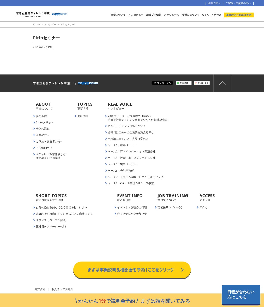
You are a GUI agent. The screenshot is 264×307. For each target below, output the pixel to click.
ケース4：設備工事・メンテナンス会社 (131, 158)
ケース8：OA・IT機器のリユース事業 (131, 183)
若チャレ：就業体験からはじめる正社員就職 (51, 156)
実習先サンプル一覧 (170, 207)
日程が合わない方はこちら (241, 294)
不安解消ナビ (44, 148)
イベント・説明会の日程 (132, 207)
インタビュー (136, 14)
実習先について (190, 14)
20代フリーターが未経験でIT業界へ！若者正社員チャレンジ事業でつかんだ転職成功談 (137, 117)
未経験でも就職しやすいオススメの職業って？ (64, 213)
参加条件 (41, 116)
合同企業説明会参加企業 (132, 213)
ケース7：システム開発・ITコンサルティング (136, 177)
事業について (118, 14)
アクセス (216, 14)
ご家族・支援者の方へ (238, 3)
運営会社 (39, 289)
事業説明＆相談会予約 (238, 15)
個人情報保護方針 (62, 289)
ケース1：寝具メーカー (122, 145)
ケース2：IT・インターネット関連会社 (131, 151)
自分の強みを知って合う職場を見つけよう (61, 207)
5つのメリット (45, 122)
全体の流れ (42, 128)
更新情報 (82, 116)
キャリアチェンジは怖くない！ (127, 126)
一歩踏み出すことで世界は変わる (128, 138)
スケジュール (171, 14)
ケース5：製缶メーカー (122, 164)
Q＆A (205, 14)
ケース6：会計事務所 (121, 170)
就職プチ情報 (153, 14)
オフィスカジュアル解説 (51, 220)
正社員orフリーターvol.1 (51, 226)
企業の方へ (214, 3)
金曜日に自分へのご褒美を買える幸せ (131, 132)
